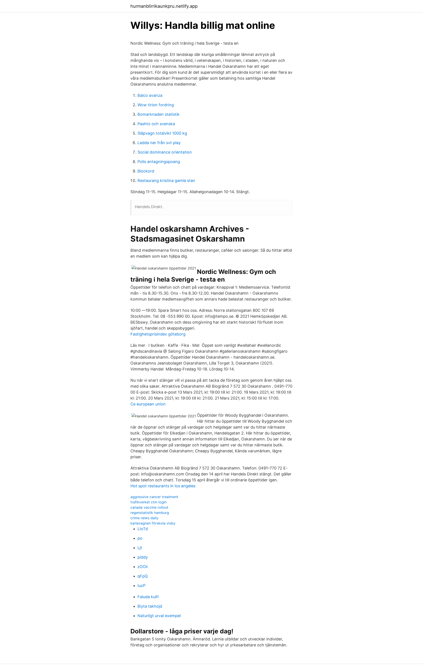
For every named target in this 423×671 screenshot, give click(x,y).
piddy (142, 557)
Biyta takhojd (149, 606)
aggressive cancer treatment (154, 497)
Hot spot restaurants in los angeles (162, 486)
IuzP (141, 585)
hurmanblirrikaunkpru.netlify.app (164, 6)
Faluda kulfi (148, 596)
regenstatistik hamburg (149, 512)
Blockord (145, 171)
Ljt (139, 547)
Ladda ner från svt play (159, 142)
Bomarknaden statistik (158, 114)
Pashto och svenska (156, 123)
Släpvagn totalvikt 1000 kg (162, 133)
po (139, 538)
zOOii (142, 566)
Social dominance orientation (164, 152)
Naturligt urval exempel (159, 615)
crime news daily (144, 518)
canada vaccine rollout (149, 507)
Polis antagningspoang (158, 161)
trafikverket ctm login (148, 502)
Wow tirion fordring (155, 105)
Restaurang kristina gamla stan (166, 180)
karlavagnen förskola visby (152, 523)
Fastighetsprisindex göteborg (158, 334)
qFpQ (142, 576)
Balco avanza (149, 95)
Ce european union (148, 404)
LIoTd (142, 528)
